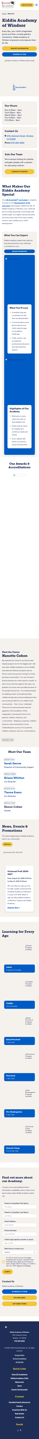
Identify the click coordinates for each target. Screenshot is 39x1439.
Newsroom (19, 1382)
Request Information (19, 48)
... (35, 731)
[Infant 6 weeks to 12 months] (31, 950)
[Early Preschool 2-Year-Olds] (31, 1024)
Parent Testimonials (19, 1390)
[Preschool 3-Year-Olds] (31, 1058)
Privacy (28, 1266)
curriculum (17, 200)
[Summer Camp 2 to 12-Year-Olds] (31, 1132)
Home (4, 14)
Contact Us (19, 1417)
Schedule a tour (19, 54)
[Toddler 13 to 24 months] (31, 986)
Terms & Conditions (19, 1359)
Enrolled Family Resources (19, 1402)
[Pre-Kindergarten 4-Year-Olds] (31, 1096)
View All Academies (19, 1374)
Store (19, 1386)
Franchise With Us (19, 1410)
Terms (19, 1266)
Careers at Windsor (19, 172)
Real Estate (19, 1414)
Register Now (12, 908)
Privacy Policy (19, 1355)
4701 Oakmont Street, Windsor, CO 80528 (20, 137)
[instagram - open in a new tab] (20, 1430)
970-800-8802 (17, 143)
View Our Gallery (21, 87)
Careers (19, 1406)
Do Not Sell (19, 1362)
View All (7, 844)
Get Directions (19, 1304)
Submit (7, 1272)
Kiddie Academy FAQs (19, 1378)
